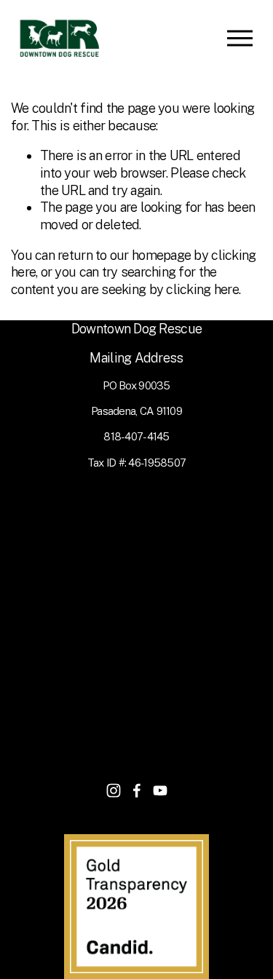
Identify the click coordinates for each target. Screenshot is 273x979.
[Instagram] (113, 790)
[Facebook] (137, 790)
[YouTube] (160, 790)
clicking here (202, 289)
